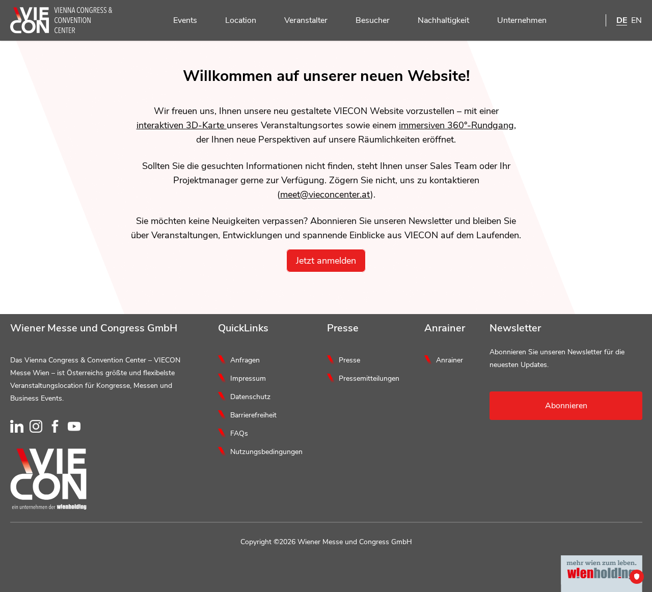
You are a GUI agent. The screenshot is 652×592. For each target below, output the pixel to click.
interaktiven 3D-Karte (182, 125)
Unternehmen (522, 20)
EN (636, 20)
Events (185, 20)
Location (240, 20)
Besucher (373, 20)
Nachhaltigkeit (443, 20)
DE (621, 20)
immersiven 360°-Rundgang (456, 125)
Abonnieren (566, 405)
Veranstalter (306, 20)
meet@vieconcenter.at (325, 194)
